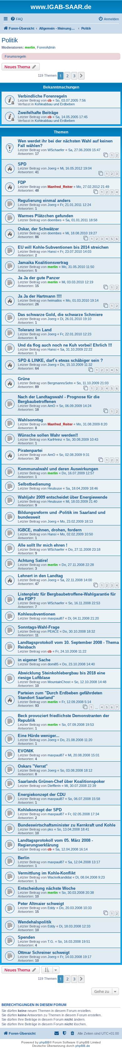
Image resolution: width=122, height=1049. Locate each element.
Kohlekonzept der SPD (40, 809)
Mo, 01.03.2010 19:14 (82, 300)
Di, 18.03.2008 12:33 (74, 926)
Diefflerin (54, 786)
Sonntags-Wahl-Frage (38, 627)
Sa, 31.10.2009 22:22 (76, 349)
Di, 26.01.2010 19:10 (75, 319)
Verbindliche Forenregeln (42, 96)
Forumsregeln (15, 56)
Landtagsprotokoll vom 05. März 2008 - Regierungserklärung (55, 842)
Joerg (52, 168)
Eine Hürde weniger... (38, 735)
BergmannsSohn (60, 383)
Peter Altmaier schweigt (41, 903)
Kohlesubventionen (36, 614)
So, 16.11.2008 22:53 (84, 603)
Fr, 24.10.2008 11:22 (70, 651)
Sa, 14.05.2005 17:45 (71, 117)
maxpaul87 (56, 618)
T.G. (51, 941)
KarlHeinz (55, 439)
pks (50, 829)
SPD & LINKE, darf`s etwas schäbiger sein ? (60, 360)
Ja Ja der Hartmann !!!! (40, 296)
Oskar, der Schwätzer (38, 229)
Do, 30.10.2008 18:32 (79, 631)
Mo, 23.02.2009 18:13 (76, 521)
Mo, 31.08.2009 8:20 (91, 424)
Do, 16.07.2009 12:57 (78, 473)
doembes (55, 220)
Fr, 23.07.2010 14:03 (75, 251)
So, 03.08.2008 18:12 (76, 770)
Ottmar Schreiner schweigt (43, 952)
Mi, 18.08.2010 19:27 (81, 233)
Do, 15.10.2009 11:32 (76, 364)
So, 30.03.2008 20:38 (78, 892)
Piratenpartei (30, 450)
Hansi (52, 251)
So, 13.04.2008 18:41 (73, 829)
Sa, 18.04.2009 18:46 (82, 488)
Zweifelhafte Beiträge (38, 112)
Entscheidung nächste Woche (46, 888)
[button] (81, 75)
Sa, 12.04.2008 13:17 (84, 862)
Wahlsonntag (30, 420)
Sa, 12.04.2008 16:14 (71, 849)
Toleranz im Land (35, 330)
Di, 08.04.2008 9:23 (90, 877)
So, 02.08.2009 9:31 (74, 455)
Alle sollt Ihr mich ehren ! (42, 545)
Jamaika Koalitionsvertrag (43, 262)
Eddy (51, 908)
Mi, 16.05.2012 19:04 (76, 168)
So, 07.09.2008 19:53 (78, 724)
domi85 (53, 664)
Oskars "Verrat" (33, 766)
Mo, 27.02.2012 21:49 (92, 187)
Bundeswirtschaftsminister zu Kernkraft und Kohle (66, 825)
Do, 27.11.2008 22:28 (78, 565)
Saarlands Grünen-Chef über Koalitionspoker (61, 781)
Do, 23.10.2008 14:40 (78, 664)
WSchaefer (56, 150)
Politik (10, 40)
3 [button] (74, 76)
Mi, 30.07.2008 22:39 (80, 786)
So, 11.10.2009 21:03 (93, 383)
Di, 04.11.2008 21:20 (83, 618)
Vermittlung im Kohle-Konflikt (46, 873)
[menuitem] (16, 19)
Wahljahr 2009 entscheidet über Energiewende (62, 497)
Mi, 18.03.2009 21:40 (81, 501)
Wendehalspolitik (34, 922)
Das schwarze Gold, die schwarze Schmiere (60, 314)
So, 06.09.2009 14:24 (75, 406)
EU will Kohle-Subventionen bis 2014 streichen (63, 247)
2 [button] (67, 76)
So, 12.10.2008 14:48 (90, 682)
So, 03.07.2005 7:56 (70, 100)
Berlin (23, 857)
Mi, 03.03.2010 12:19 (77, 282)
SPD (22, 164)
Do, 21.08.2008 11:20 (76, 740)
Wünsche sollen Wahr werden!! (48, 435)
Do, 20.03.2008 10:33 (75, 908)
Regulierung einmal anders (44, 200)
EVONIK (25, 751)
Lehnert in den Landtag (40, 575)
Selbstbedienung (34, 484)
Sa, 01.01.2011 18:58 (81, 220)
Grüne (24, 378)
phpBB (44, 1042)
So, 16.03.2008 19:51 (74, 941)
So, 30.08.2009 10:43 (82, 439)
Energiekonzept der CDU (41, 794)
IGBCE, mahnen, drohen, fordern (50, 530)
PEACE (53, 631)
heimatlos (55, 300)
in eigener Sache (34, 660)
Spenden (26, 937)
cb (50, 100)
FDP (22, 182)
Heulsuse (55, 488)
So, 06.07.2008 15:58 (84, 799)
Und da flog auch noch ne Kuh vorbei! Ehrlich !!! (65, 345)
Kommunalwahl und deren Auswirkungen (58, 469)
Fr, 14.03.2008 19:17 (75, 957)
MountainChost (59, 682)
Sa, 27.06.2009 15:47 (84, 150)
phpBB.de (82, 1045)
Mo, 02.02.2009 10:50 (76, 534)
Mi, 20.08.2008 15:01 (83, 755)
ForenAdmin (46, 47)
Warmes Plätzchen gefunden (45, 215)
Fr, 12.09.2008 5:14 (76, 702)
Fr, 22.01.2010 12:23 (75, 334)
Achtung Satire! (33, 560)
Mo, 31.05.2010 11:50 (78, 267)
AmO (51, 406)
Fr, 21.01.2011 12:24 (75, 205)
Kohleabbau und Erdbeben (55, 104)
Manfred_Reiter (60, 187)
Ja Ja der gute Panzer (39, 277)
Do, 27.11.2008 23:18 (84, 549)
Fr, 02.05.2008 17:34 (83, 814)
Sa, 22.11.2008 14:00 (76, 580)
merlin (30, 47)
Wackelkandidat (60, 877)
